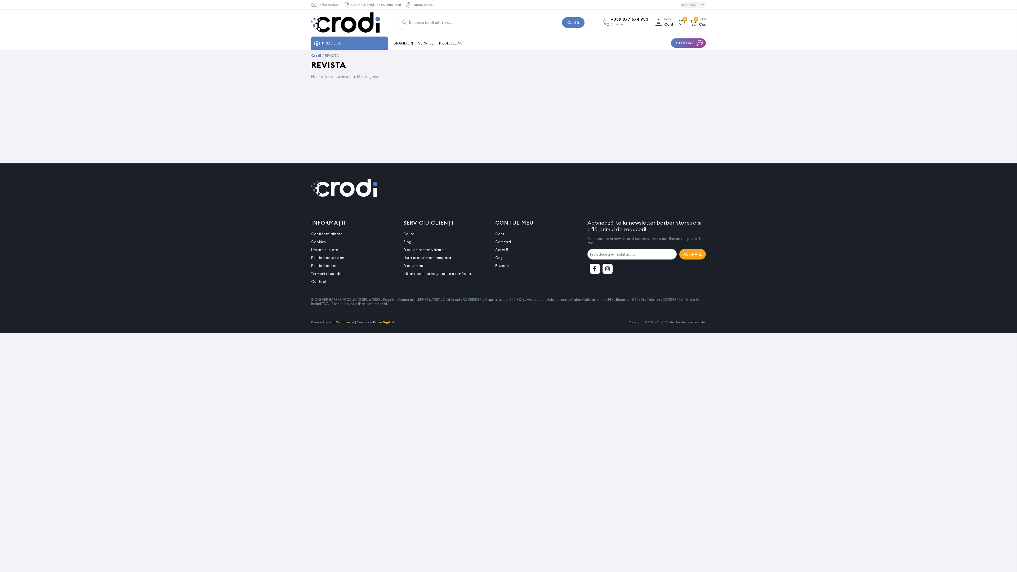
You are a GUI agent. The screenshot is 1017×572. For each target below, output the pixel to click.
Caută (573, 22)
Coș (498, 258)
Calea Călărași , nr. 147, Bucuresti (376, 5)
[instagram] (608, 269)
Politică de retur (325, 265)
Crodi (316, 55)
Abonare (692, 254)
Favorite (502, 265)
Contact (319, 281)
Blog (407, 242)
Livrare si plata (324, 250)
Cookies (318, 242)
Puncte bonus (422, 5)
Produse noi (414, 265)
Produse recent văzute (423, 250)
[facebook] (595, 269)
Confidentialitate (327, 234)
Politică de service (327, 258)
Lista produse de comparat (428, 258)
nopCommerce (341, 322)
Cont (499, 234)
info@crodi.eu (329, 5)
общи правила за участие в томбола (437, 273)
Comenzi (503, 242)
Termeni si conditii (327, 273)
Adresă (501, 250)
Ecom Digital (383, 322)
